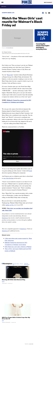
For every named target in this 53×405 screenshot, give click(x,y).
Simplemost (5, 218)
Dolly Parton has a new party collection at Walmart (18, 246)
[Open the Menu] (2, 2)
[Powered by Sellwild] (31, 343)
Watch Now (47, 2)
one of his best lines (8, 178)
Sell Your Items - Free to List (18, 264)
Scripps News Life (8, 12)
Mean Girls (10, 75)
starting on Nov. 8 (10, 205)
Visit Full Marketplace (26, 264)
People (30, 171)
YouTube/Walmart (9, 47)
